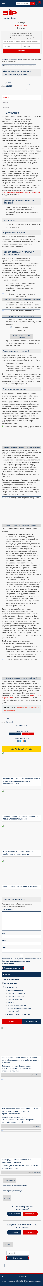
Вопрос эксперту (21, 25)
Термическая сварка (17, 1005)
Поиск (32, 3)
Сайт (4, 947)
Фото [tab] (5, 102)
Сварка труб (13, 1011)
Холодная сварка (15, 990)
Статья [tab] (6, 97)
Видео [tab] (6, 107)
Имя (4, 933)
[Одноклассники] (23, 741)
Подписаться (17, 1258)
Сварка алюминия (16, 996)
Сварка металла (15, 999)
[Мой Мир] (25, 741)
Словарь (21, 22)
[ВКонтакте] (18, 741)
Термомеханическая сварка (20, 1008)
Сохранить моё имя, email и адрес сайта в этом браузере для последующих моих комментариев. (21, 961)
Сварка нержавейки (16, 993)
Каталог (21, 28)
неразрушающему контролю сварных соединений (21, 192)
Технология (13, 59)
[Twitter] (20, 741)
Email (4, 940)
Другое (19, 59)
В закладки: (39, 5)
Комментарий (7, 910)
